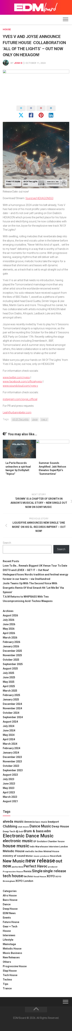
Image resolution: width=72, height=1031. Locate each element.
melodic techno (34, 851)
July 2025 (8, 672)
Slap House (10, 970)
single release (54, 871)
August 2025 (10, 668)
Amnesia (29, 821)
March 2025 (10, 690)
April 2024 (9, 739)
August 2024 (10, 721)
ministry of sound (14, 855)
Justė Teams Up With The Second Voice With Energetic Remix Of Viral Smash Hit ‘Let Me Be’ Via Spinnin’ (33, 588)
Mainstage (9, 944)
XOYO (51, 876)
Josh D (18, 63)
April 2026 (9, 633)
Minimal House (51, 851)
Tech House (10, 975)
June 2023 (9, 783)
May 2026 (8, 628)
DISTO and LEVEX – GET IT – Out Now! (26, 570)
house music (16, 845)
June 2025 (9, 677)
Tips (5, 984)
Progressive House (13, 871)
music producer (41, 856)
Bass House (10, 899)
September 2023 (13, 770)
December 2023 (12, 757)
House (7, 29)
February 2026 (11, 642)
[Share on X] (21, 112)
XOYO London (24, 881)
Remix (27, 871)
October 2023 (11, 765)
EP (34, 841)
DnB (21, 831)
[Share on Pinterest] (41, 112)
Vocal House (39, 876)
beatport (53, 821)
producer (53, 866)
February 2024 (11, 748)
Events (7, 917)
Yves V (44, 419)
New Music (14, 861)
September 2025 (13, 664)
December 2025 (12, 650)
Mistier (29, 856)
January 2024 (11, 752)
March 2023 (10, 796)
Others (7, 961)
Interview (54, 846)
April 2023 (9, 792)
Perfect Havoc (35, 866)
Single (37, 871)
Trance (7, 988)
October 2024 (11, 712)
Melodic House (14, 851)
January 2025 (11, 699)
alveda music (13, 822)
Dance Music (40, 826)
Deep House (60, 826)
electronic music (18, 841)
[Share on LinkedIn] (51, 112)
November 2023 (12, 761)
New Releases (11, 957)
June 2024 (9, 730)
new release (40, 861)
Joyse (34, 419)
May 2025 (8, 681)
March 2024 (10, 743)
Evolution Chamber (47, 841)
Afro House (10, 895)
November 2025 (12, 655)
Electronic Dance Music (28, 836)
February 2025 (11, 695)
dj (17, 831)
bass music (41, 822)
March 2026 (10, 637)
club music (23, 826)
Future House (11, 922)
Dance (7, 904)
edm (47, 831)
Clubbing (10, 826)
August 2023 (10, 774)
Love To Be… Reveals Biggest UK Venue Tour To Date (35, 565)
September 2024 (13, 717)
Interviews (9, 935)
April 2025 (9, 686)
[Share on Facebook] (31, 112)
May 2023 (8, 788)
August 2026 (10, 615)
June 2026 (9, 624)
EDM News (9, 913)
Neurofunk (55, 856)
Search (7, 542)
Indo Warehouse (39, 846)
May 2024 (8, 734)
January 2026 (11, 646)
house (61, 841)
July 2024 (8, 726)
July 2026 (8, 619)
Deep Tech (9, 831)
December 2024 (12, 703)
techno (28, 876)
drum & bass (33, 831)
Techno (7, 979)
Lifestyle (8, 939)
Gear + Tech (10, 926)
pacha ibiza (17, 866)
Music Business (12, 953)
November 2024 (12, 708)
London (63, 846)
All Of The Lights (20, 419)
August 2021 (10, 801)
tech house (13, 876)
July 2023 (8, 779)
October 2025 (11, 659)
